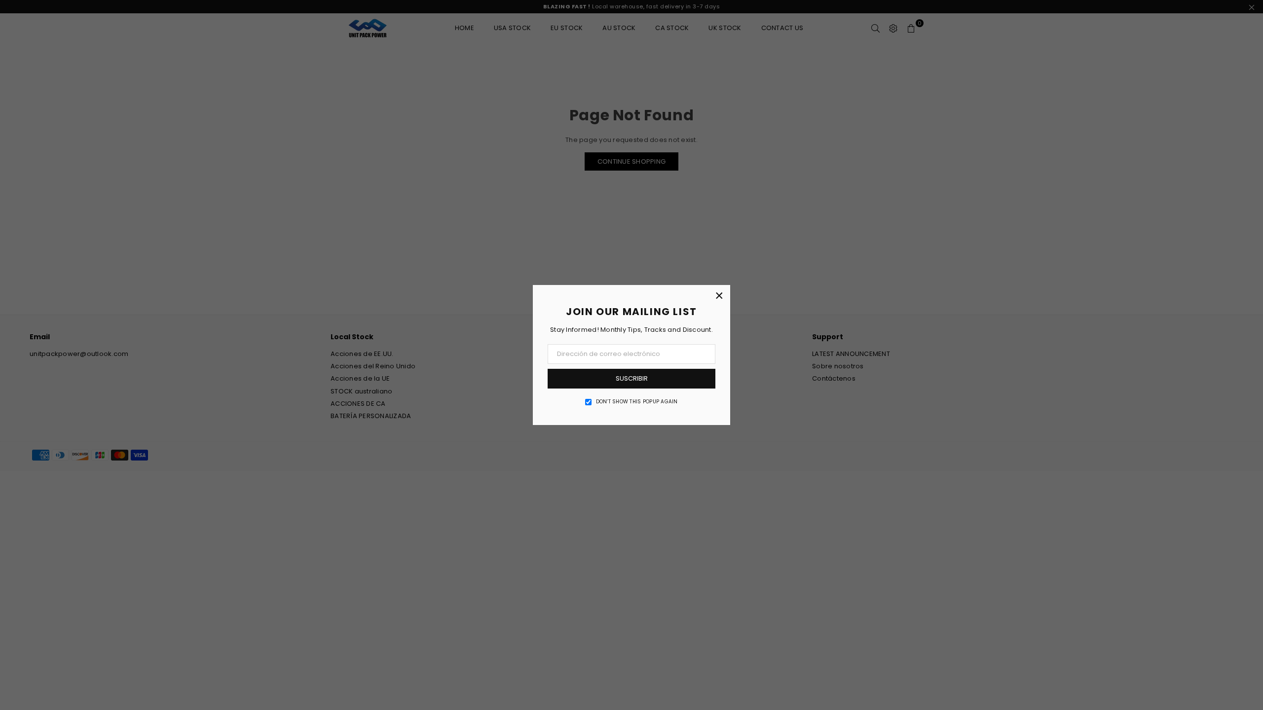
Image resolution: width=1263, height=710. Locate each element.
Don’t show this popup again (637, 401)
